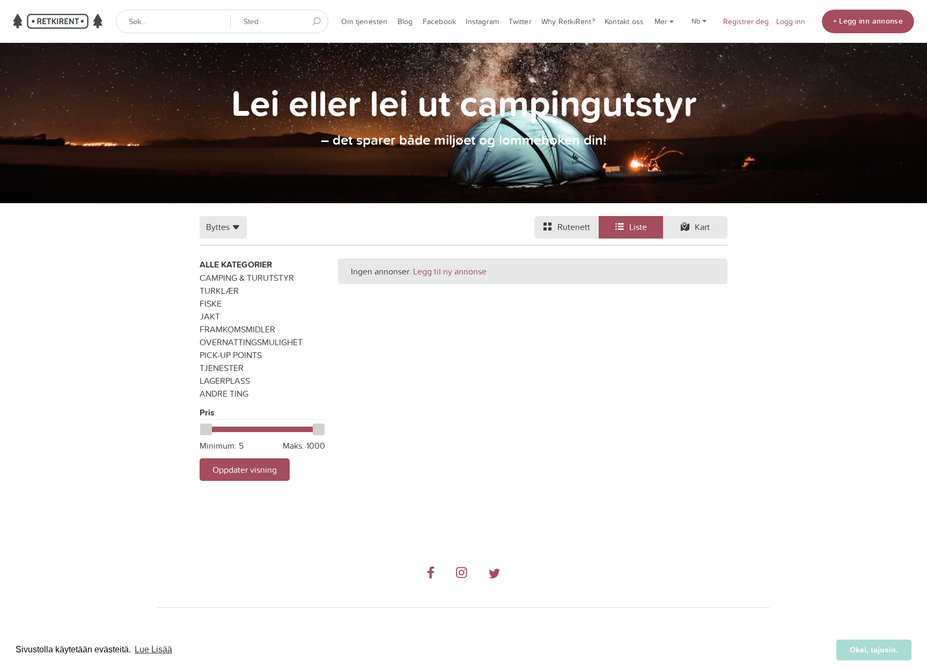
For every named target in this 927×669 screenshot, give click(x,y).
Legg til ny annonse (450, 271)
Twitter (520, 21)
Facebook (440, 21)
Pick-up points (231, 355)
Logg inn (790, 21)
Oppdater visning (244, 469)
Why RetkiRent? (568, 21)
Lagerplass (225, 380)
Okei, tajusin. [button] (874, 649)
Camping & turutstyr (247, 278)
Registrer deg (746, 21)
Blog (405, 21)
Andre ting (224, 393)
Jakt (210, 316)
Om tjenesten (364, 21)
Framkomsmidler (237, 329)
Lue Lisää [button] (153, 649)
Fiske (211, 303)
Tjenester (222, 368)
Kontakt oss (624, 21)
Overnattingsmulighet (251, 342)
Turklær (219, 290)
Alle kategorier (236, 264)
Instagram (482, 21)
